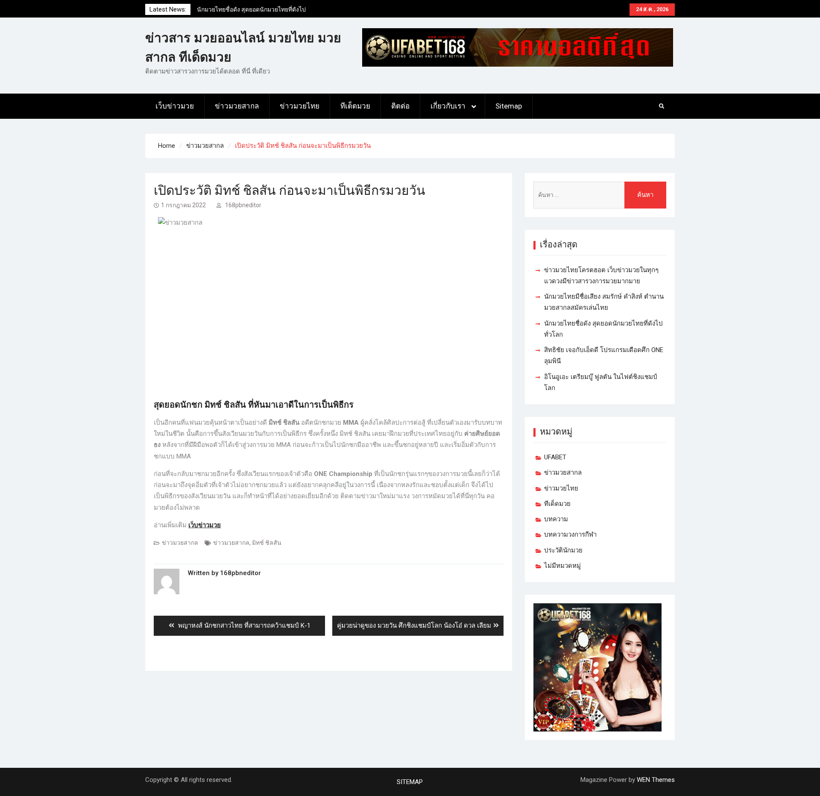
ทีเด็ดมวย (355, 106)
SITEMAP (410, 782)
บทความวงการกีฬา (570, 534)
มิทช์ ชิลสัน (266, 542)
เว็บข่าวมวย (174, 106)
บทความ (556, 519)
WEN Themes (656, 780)
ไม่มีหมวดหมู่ (562, 566)
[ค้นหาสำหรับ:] (599, 195)
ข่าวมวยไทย (299, 106)
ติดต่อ (400, 106)
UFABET (555, 457)
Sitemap (508, 106)
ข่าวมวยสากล (237, 106)
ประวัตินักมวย (563, 550)
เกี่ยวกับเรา (448, 106)
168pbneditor (243, 205)
